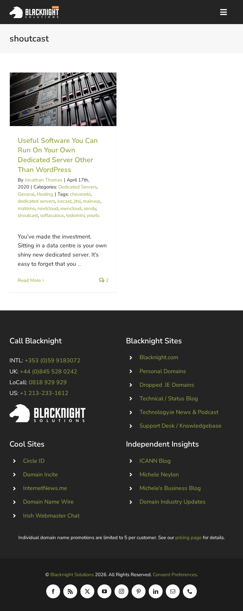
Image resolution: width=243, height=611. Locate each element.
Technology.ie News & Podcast (179, 412)
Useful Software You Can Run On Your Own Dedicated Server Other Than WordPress (63, 99)
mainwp (91, 201)
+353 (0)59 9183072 (52, 360)
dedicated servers (36, 201)
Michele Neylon (159, 474)
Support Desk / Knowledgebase (180, 426)
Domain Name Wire (48, 502)
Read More (29, 280)
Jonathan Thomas (43, 180)
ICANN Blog (155, 461)
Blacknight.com (159, 357)
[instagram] (121, 591)
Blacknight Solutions (72, 574)
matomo (26, 208)
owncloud (70, 208)
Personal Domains (163, 371)
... (79, 264)
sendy (90, 208)
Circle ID (34, 461)
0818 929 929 (48, 382)
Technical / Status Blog (169, 398)
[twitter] (87, 591)
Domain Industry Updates (173, 502)
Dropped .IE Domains (167, 385)
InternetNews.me (45, 488)
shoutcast (28, 215)
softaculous (52, 215)
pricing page (188, 537)
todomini (75, 215)
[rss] (70, 591)
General (26, 194)
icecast (64, 201)
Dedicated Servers (77, 187)
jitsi (77, 201)
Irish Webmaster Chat (51, 515)
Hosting (45, 194)
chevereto (80, 194)
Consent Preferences (175, 574)
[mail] (173, 591)
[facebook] (53, 591)
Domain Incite (40, 474)
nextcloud (47, 208)
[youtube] (104, 591)
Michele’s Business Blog (170, 488)
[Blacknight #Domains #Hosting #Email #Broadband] (47, 407)
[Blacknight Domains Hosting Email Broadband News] (34, 9)
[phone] (190, 591)
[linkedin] (156, 591)
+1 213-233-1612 (44, 393)
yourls (93, 215)
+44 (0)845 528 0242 (48, 371)
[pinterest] (139, 591)
